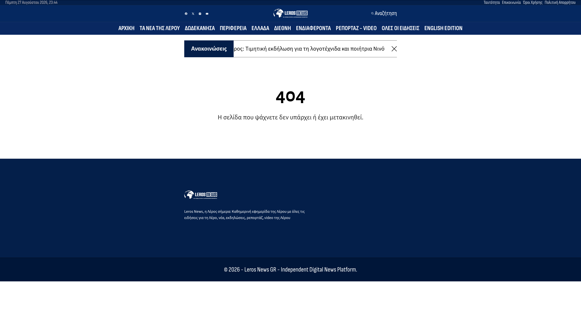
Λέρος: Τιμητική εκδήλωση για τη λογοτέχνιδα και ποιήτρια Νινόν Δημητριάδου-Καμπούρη (318, 49)
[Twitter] (193, 13)
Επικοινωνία (511, 2)
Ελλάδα (260, 28)
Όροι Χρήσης (533, 2)
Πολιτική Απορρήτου (560, 2)
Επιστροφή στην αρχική (290, 137)
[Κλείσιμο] (394, 48)
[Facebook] (186, 13)
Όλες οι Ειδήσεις (400, 28)
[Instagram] (200, 13)
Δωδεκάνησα (200, 28)
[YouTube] (207, 13)
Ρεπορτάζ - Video (356, 28)
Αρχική (126, 28)
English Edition (443, 28)
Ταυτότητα (492, 2)
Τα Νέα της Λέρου (160, 28)
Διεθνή (282, 28)
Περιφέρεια (233, 28)
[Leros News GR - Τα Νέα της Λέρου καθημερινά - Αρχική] (290, 13)
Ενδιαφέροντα (313, 28)
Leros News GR (260, 269)
